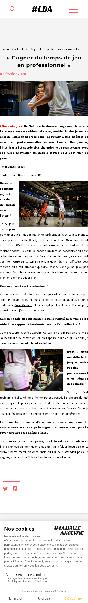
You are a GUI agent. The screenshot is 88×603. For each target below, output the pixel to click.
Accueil (7, 49)
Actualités (19, 49)
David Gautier (23, 305)
